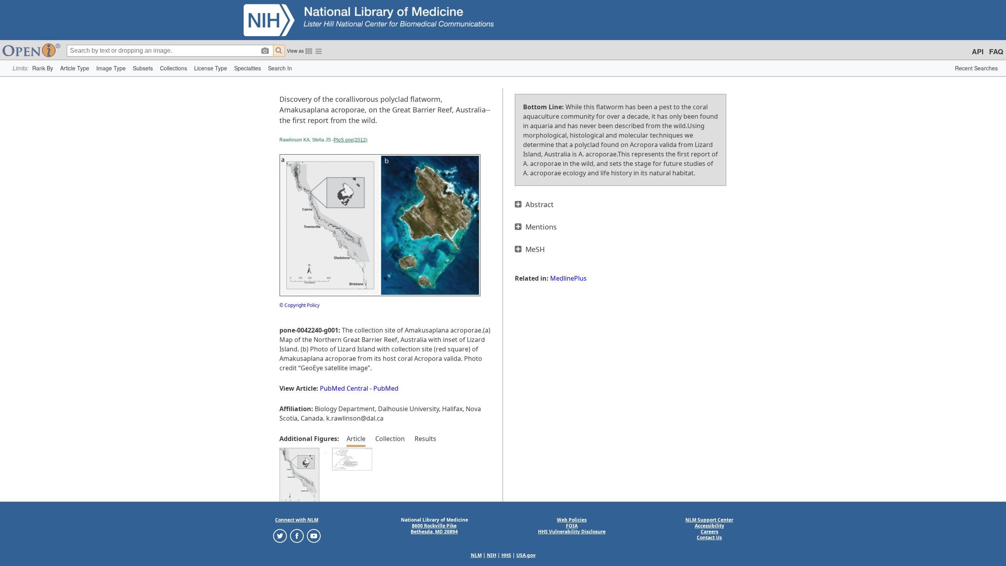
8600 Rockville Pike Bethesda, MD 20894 (434, 528)
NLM (476, 555)
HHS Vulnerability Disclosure (572, 531)
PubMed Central (344, 388)
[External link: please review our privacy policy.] (280, 535)
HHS (506, 555)
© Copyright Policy (299, 305)
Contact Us (709, 537)
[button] (43, 68)
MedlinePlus (568, 278)
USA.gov (526, 555)
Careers (709, 531)
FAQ (996, 51)
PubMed (385, 388)
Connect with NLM (296, 519)
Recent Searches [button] (976, 68)
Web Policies (572, 519)
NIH (491, 555)
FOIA (572, 525)
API (978, 51)
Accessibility (709, 525)
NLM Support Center (709, 519)
